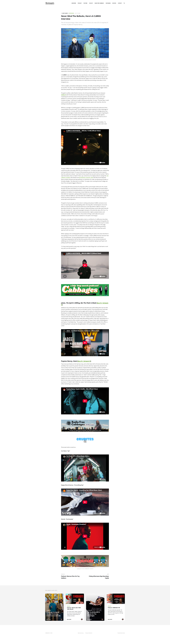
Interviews (71, 13)
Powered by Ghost (121, 633)
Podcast (80, 3)
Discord (114, 3)
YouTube (85, 3)
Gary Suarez (65, 13)
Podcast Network (88, 633)
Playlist (91, 3)
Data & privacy (81, 633)
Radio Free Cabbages (99, 3)
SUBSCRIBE (74, 3)
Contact (120, 3)
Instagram (108, 3)
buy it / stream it (84, 361)
